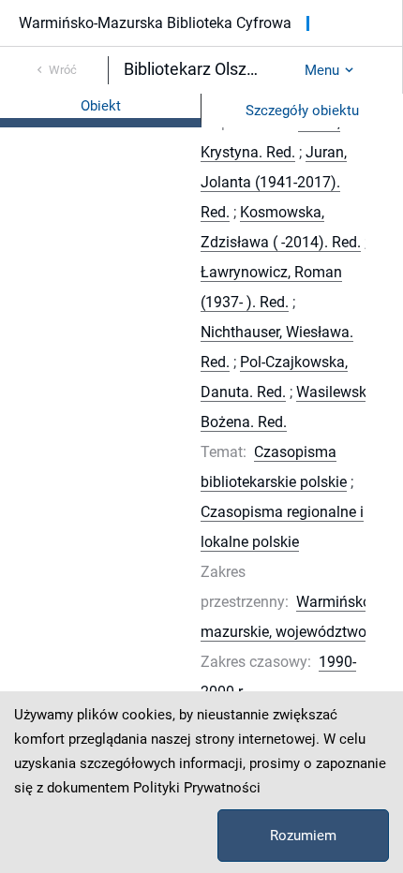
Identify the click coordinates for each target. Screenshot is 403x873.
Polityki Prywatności (197, 787)
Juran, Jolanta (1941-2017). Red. (274, 182)
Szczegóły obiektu (302, 110)
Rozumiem (303, 835)
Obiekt (101, 105)
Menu (322, 70)
